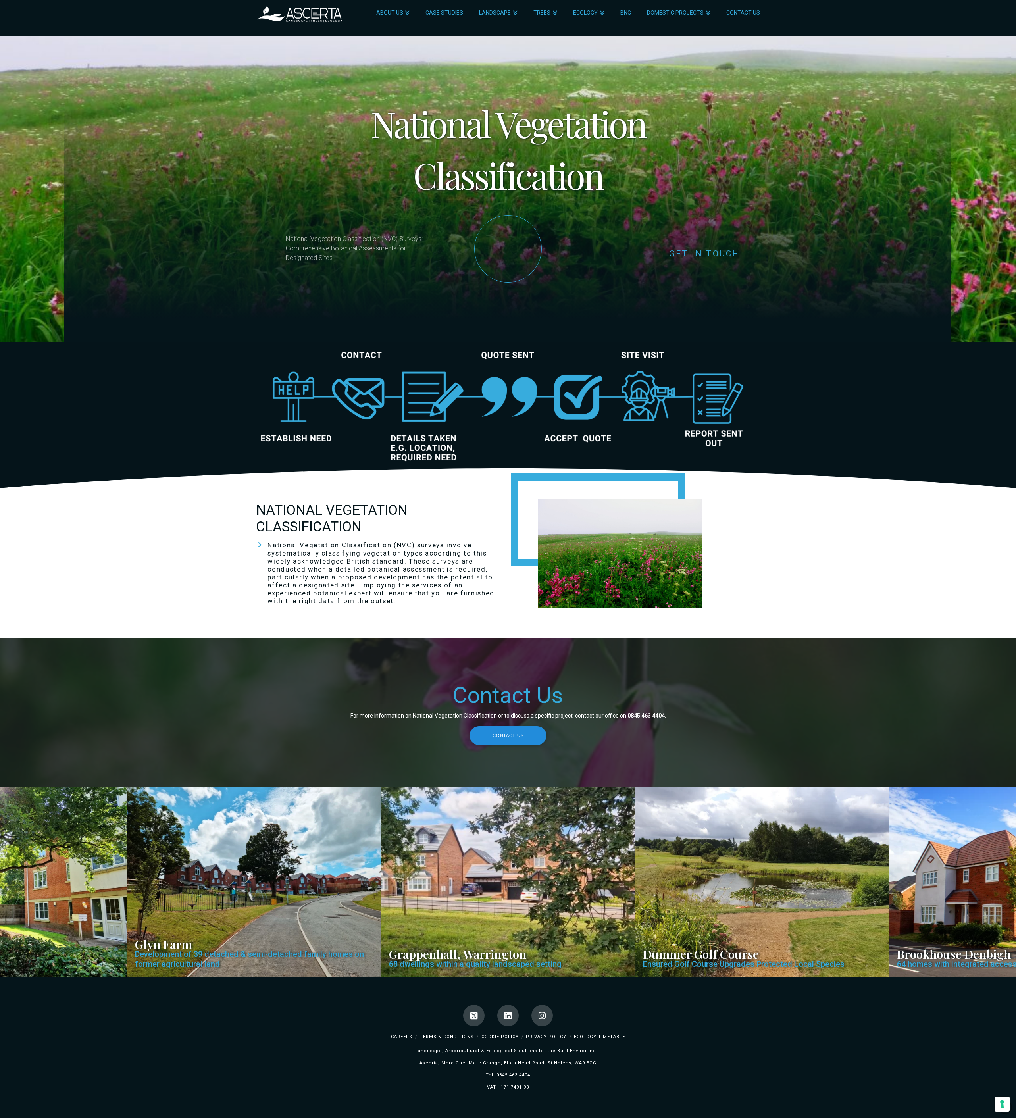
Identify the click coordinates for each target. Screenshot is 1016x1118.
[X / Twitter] (474, 1015)
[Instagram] (542, 1015)
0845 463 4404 (513, 1075)
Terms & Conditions (447, 1036)
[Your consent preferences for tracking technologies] (1002, 1104)
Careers (401, 1036)
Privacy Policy (546, 1036)
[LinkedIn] (508, 1015)
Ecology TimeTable (599, 1036)
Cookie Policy (500, 1036)
